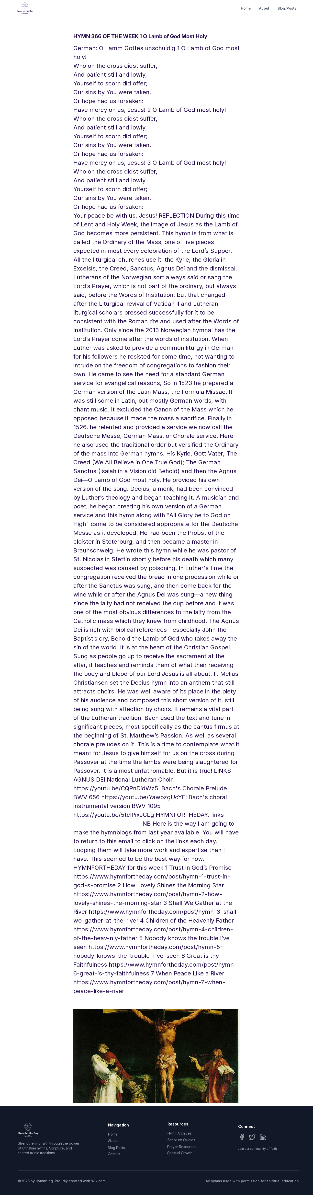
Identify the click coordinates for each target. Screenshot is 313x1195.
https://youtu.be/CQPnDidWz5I (116, 788)
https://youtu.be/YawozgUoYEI (144, 797)
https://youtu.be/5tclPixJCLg (113, 814)
